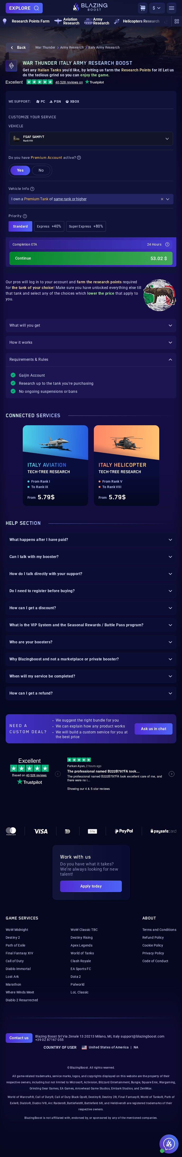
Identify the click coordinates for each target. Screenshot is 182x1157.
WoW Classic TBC (84, 930)
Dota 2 (76, 977)
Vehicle (16, 126)
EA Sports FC (81, 969)
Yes (20, 170)
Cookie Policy (152, 945)
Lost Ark (12, 977)
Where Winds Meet (20, 992)
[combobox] (91, 138)
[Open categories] (176, 21)
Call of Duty (15, 961)
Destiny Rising (82, 937)
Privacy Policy (153, 953)
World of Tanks (82, 953)
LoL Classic (80, 992)
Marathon (13, 984)
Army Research (72, 47)
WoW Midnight (17, 930)
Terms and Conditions (159, 930)
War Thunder (45, 47)
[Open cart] (142, 8)
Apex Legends (81, 945)
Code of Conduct (155, 961)
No (41, 170)
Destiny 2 (13, 937)
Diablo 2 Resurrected (22, 1000)
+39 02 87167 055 (49, 1039)
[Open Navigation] (171, 8)
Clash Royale (81, 961)
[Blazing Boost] (90, 8)
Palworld (77, 984)
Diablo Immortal (18, 969)
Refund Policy (153, 937)
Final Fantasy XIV (19, 953)
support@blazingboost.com (142, 1036)
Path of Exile (15, 945)
